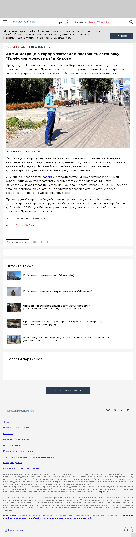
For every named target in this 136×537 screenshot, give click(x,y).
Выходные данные (12, 462)
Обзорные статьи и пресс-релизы (21, 468)
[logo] (19, 411)
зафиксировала (91, 65)
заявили (49, 177)
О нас (6, 422)
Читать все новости (68, 390)
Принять (121, 36)
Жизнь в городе (15, 47)
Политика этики (11, 445)
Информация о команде (16, 427)
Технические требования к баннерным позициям (29, 457)
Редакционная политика (16, 439)
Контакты (8, 433)
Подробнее (103, 491)
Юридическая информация (18, 451)
